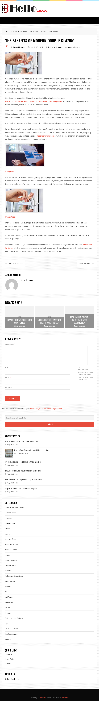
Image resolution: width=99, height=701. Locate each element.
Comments (10, 344)
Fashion (7, 529)
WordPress (65, 698)
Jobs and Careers (11, 560)
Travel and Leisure (11, 629)
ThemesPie (41, 698)
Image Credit (10, 171)
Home (10, 31)
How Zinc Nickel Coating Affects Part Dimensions (23, 470)
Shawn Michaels (19, 47)
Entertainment (10, 523)
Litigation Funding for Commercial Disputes (21, 488)
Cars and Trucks (10, 513)
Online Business (10, 581)
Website (8, 388)
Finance (7, 534)
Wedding (8, 639)
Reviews (7, 608)
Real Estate (9, 597)
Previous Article (16, 263)
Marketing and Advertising (14, 576)
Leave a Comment (74, 47)
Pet (6, 592)
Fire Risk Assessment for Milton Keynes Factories (23, 461)
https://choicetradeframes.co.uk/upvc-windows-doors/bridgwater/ (34, 101)
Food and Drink (10, 539)
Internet (7, 555)
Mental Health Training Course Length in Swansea (23, 479)
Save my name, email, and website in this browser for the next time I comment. (85, 375)
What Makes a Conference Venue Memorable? (22, 441)
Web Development (11, 634)
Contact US (9, 655)
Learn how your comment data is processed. (46, 409)
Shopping (8, 613)
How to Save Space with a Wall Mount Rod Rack (32, 450)
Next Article (84, 263)
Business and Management (14, 507)
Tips (6, 623)
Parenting (8, 587)
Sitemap (8, 663)
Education (8, 518)
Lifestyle (8, 571)
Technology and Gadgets (14, 618)
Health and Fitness (11, 544)
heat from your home (46, 135)
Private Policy (9, 659)
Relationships (9, 602)
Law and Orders (10, 565)
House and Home (21, 31)
